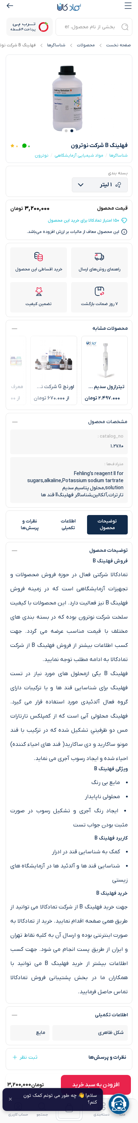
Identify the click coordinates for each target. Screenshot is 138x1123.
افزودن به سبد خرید (96, 1084)
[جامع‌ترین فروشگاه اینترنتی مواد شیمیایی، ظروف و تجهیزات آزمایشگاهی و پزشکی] (69, 7)
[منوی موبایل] (128, 5)
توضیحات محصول (107, 524)
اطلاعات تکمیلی (68, 524)
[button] (71, 130)
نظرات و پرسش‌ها (30, 524)
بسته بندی (118, 173)
